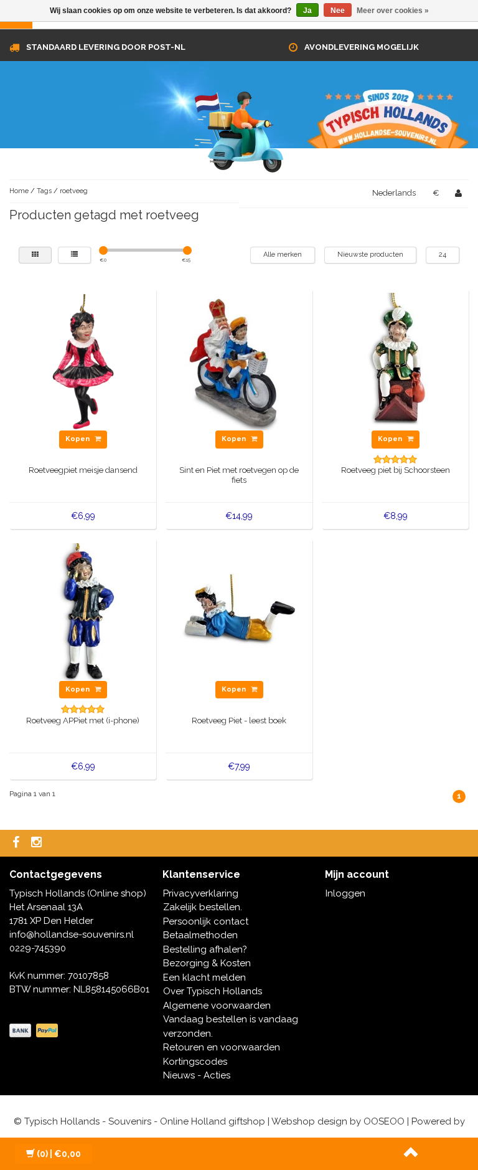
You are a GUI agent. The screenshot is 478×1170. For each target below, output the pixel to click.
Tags (44, 191)
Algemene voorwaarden (217, 1005)
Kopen (78, 439)
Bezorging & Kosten (207, 963)
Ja (307, 10)
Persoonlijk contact (205, 921)
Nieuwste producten (370, 254)
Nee (337, 10)
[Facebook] (17, 843)
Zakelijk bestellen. (202, 907)
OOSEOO (384, 1121)
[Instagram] (38, 843)
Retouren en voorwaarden (221, 1047)
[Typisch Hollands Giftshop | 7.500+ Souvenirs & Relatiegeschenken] (239, 129)
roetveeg (74, 191)
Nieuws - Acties (196, 1075)
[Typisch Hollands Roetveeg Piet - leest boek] (239, 611)
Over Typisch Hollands (212, 991)
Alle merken (282, 254)
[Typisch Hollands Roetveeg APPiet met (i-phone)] (83, 611)
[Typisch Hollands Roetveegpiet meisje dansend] (83, 361)
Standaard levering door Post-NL (105, 47)
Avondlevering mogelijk (361, 47)
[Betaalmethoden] (34, 1031)
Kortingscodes (195, 1061)
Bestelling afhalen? (205, 949)
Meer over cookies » (393, 10)
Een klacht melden (204, 977)
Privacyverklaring (200, 893)
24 (442, 254)
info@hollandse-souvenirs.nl (71, 934)
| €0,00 (59, 1154)
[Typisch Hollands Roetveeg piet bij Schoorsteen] (395, 361)
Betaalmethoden (200, 935)
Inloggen (345, 893)
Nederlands (394, 192)
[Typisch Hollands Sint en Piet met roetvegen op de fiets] (239, 361)
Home (19, 191)
